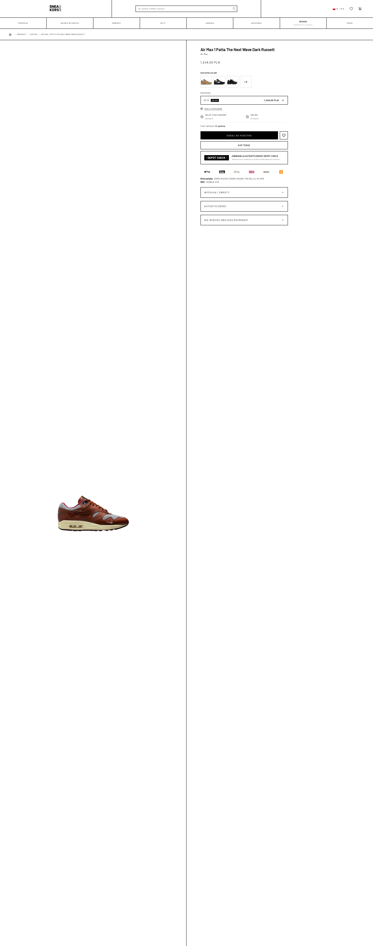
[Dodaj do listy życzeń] (284, 135)
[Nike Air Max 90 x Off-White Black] (219, 81)
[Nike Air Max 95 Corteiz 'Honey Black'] (232, 81)
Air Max (33, 34)
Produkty (22, 34)
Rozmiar (205, 93)
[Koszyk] (360, 9)
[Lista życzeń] (351, 9)
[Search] (234, 8)
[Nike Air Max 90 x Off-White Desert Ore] (206, 81)
